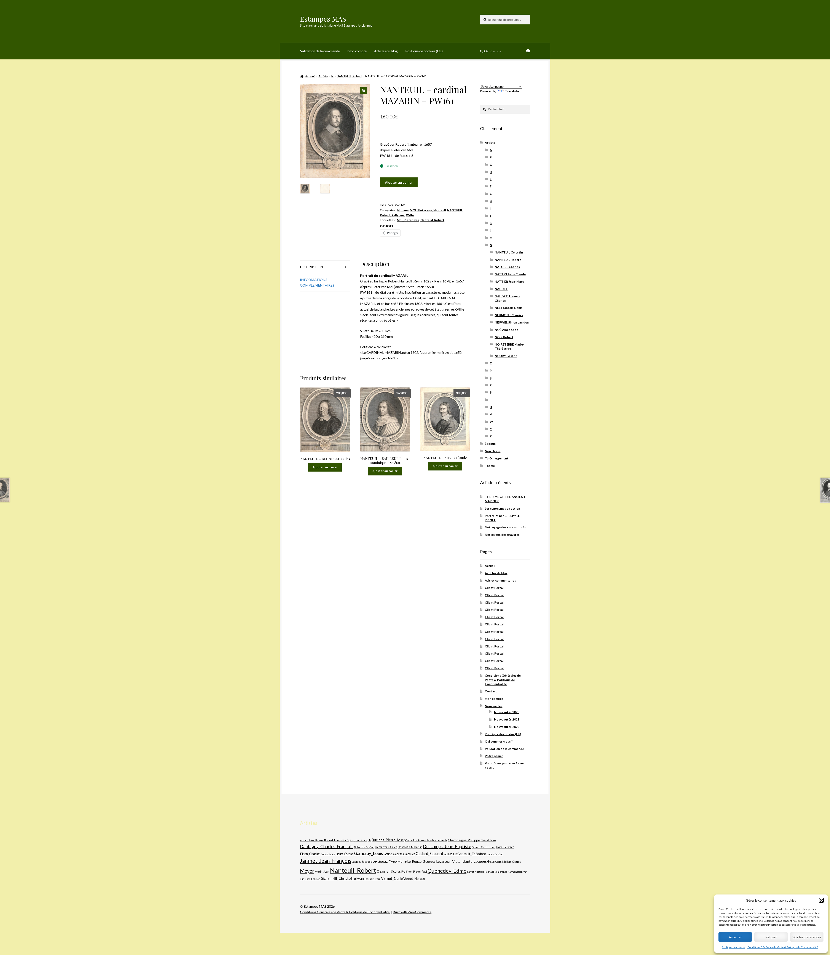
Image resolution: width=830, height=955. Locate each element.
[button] (821, 900)
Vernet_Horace (414, 878)
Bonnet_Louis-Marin (336, 840)
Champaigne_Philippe (464, 840)
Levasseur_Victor (449, 861)
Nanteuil (439, 210)
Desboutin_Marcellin (410, 847)
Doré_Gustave (505, 847)
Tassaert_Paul (372, 878)
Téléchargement (496, 458)
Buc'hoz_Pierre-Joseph (390, 840)
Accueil (310, 76)
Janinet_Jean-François (325, 861)
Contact (491, 691)
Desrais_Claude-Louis (483, 847)
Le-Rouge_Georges (421, 861)
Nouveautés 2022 (506, 727)
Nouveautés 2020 (506, 712)
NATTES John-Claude (510, 274)
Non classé (492, 451)
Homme (403, 210)
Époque (490, 443)
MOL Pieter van (421, 210)
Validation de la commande (320, 51)
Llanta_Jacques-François (482, 861)
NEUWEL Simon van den (512, 322)
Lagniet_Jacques (362, 861)
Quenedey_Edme (447, 870)
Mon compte (357, 51)
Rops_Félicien (312, 878)
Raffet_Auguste (475, 871)
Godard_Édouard (429, 853)
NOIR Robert (504, 337)
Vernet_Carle (392, 878)
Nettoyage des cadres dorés (505, 527)
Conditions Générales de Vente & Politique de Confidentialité (782, 947)
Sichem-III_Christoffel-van (342, 878)
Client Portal (494, 588)
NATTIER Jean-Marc (509, 281)
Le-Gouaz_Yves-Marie (389, 861)
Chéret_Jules (488, 840)
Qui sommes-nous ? (499, 741)
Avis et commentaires (500, 580)
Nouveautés (493, 706)
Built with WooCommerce (412, 912)
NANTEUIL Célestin (509, 252)
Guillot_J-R (450, 854)
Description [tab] (311, 267)
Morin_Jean (322, 871)
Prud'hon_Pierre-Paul (414, 871)
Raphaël (489, 871)
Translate (512, 91)
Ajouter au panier (399, 182)
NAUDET (501, 289)
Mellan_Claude (511, 861)
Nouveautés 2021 (506, 719)
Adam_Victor (307, 840)
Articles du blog (386, 51)
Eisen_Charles (310, 853)
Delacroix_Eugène (364, 847)
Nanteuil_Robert (432, 220)
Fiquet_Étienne (344, 854)
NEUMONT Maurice (509, 315)
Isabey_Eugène (495, 854)
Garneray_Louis (368, 853)
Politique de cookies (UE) (424, 51)
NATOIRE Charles (507, 267)
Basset (319, 840)
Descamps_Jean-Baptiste (447, 846)
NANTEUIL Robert (349, 76)
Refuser (771, 937)
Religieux (398, 215)
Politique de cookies (733, 947)
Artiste (323, 76)
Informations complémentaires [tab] (317, 282)
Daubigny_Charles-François (326, 846)
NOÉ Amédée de (506, 330)
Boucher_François (360, 840)
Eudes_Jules (328, 854)
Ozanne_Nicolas (389, 871)
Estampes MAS (323, 18)
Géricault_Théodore (471, 854)
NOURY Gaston (506, 356)
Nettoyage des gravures (502, 534)
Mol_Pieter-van (408, 220)
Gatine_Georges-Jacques (399, 854)
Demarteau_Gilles (386, 847)
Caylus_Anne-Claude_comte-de (427, 840)
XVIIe (410, 215)
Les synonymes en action (502, 508)
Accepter (735, 937)
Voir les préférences (806, 937)
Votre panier (494, 756)
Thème (490, 465)
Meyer (307, 871)
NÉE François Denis (508, 307)
